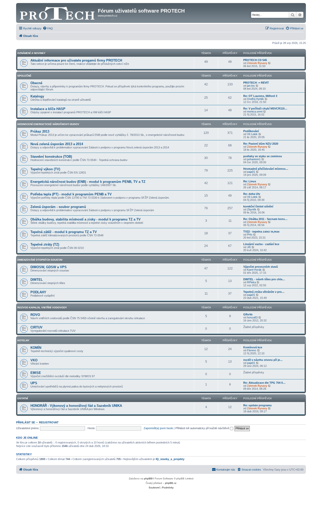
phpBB (148, 478)
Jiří (249, 247)
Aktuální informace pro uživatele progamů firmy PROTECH (76, 60)
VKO (33, 360)
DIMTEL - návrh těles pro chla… (264, 279)
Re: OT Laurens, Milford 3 (260, 95)
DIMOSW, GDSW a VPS (48, 267)
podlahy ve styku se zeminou (262, 156)
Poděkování (251, 131)
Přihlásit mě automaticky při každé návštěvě (202, 428)
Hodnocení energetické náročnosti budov (48, 124)
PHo (249, 234)
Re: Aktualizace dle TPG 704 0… (264, 382)
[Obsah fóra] (57, 12)
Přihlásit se (25, 422)
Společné (24, 75)
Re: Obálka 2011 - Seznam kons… (265, 218)
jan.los (251, 85)
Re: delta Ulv (251, 193)
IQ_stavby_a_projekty (170, 459)
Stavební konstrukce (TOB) (51, 156)
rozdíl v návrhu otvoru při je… (263, 359)
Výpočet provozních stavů (260, 266)
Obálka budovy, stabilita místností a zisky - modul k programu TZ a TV (85, 219)
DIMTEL (36, 279)
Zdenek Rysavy (257, 63)
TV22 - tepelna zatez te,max (261, 231)
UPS (33, 383)
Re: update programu (257, 405)
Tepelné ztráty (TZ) (44, 244)
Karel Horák (254, 269)
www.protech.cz (107, 15)
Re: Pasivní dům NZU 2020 (260, 143)
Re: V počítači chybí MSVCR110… (265, 108)
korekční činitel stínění (258, 206)
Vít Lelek (252, 134)
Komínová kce (252, 347)
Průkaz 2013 (39, 131)
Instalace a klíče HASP (47, 109)
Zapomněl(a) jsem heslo (158, 428)
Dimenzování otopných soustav (40, 259)
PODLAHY (38, 292)
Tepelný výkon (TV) (45, 169)
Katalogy (37, 96)
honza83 (252, 317)
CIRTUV (36, 327)
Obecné (36, 83)
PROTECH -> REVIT (256, 82)
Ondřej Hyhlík (255, 98)
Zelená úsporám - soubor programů (58, 207)
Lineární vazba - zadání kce (261, 244)
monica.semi (254, 111)
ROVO (35, 315)
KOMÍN (35, 348)
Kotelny (23, 340)
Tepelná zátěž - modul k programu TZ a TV (63, 232)
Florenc (251, 350)
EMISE (35, 373)
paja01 (251, 171)
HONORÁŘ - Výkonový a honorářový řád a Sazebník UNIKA (76, 406)
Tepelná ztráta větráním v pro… (264, 291)
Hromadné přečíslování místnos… (265, 168)
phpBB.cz (170, 483)
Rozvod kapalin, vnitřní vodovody (42, 307)
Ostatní (22, 398)
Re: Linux (249, 181)
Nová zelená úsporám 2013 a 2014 (56, 144)
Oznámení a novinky (31, 53)
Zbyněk (251, 209)
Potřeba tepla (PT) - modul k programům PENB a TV (71, 194)
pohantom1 (254, 159)
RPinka (251, 282)
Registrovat (49, 422)
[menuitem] (48, 28)
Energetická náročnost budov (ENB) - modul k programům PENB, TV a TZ (87, 182)
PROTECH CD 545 (255, 60)
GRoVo (248, 314)
